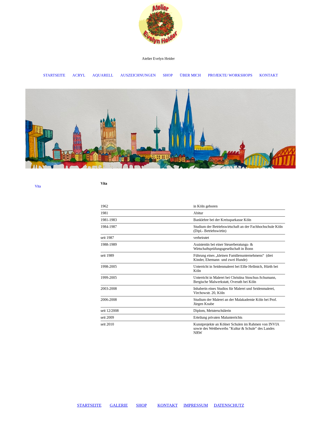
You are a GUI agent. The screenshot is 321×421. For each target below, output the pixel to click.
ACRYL (78, 75)
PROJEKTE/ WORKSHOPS (230, 75)
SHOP (168, 75)
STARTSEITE (54, 75)
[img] (160, 23)
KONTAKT (268, 75)
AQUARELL (102, 75)
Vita (38, 186)
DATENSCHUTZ (229, 405)
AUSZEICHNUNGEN (138, 75)
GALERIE (119, 405)
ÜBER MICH (190, 75)
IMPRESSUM (196, 405)
